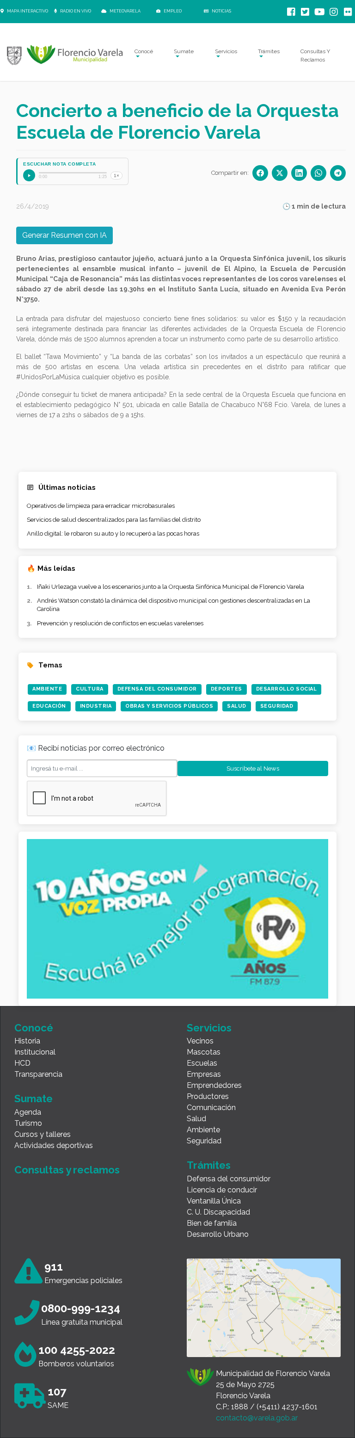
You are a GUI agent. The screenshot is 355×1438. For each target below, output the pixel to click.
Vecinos (200, 1041)
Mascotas (203, 1052)
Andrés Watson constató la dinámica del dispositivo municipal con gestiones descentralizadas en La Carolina (173, 604)
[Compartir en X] (280, 173)
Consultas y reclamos (67, 1170)
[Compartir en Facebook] (260, 173)
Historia (27, 1041)
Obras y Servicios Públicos (169, 706)
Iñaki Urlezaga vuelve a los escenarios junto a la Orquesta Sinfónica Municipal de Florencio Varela (170, 586)
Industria (96, 706)
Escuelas (202, 1063)
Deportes (226, 689)
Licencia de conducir (222, 1189)
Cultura (90, 689)
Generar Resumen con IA (64, 235)
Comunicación (211, 1107)
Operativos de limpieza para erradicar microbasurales (101, 505)
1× (116, 175)
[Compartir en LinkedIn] (299, 173)
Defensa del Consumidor (157, 689)
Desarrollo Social (286, 689)
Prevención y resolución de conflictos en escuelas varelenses (120, 623)
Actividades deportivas (53, 1145)
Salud (236, 706)
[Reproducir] (29, 175)
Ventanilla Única (214, 1201)
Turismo (28, 1123)
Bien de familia (212, 1223)
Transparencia (38, 1074)
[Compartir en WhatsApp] (318, 173)
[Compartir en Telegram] (338, 173)
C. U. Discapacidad (218, 1212)
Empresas (204, 1074)
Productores (208, 1096)
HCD (22, 1063)
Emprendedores (214, 1085)
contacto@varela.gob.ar (257, 1417)
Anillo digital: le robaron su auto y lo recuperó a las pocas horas (113, 533)
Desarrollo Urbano (218, 1234)
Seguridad (277, 706)
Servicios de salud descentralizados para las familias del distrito (114, 519)
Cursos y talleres (42, 1134)
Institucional (34, 1052)
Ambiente (47, 689)
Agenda (27, 1112)
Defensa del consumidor (228, 1178)
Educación (49, 706)
